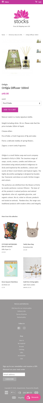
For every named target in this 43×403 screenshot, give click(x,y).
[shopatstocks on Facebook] (19, 328)
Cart (39, 2)
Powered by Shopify (32, 388)
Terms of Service (21, 314)
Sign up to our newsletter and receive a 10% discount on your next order (20, 368)
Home (3, 35)
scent (4, 99)
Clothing (21, 349)
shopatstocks (21, 388)
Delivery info (22, 311)
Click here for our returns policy (22, 308)
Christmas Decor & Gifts (15, 35)
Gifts (21, 352)
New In (21, 340)
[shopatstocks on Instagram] (24, 328)
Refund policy (21, 317)
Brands (21, 346)
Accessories (21, 355)
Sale (21, 359)
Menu (6, 2)
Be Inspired (21, 343)
